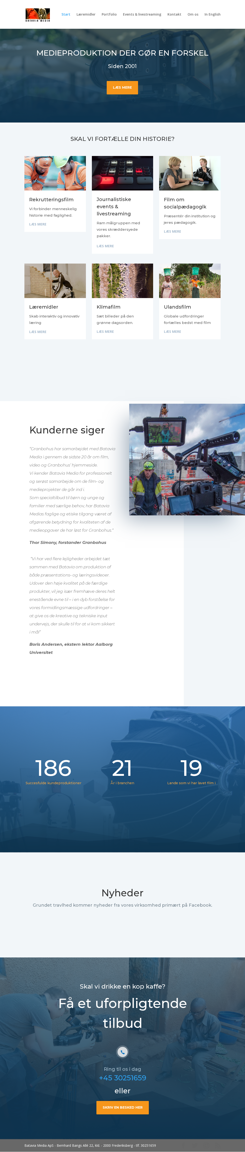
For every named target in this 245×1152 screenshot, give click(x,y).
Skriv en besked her (123, 1107)
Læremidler (86, 15)
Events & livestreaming (142, 15)
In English (213, 15)
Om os (193, 15)
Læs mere (122, 87)
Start (65, 15)
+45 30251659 (122, 1077)
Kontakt (174, 15)
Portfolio (109, 15)
